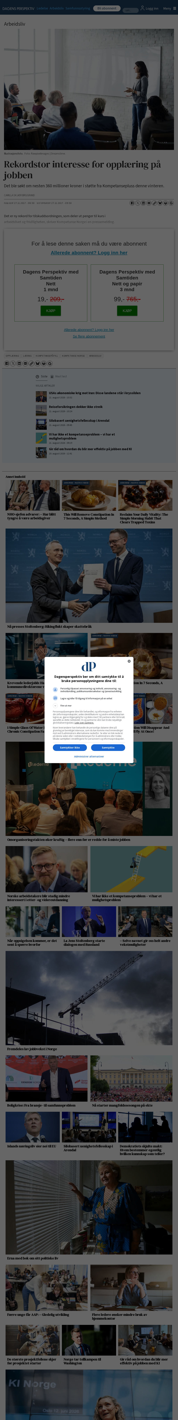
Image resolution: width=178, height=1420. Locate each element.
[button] (89, 705)
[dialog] (89, 710)
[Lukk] (129, 661)
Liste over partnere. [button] (84, 722)
